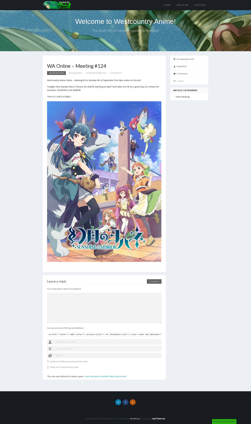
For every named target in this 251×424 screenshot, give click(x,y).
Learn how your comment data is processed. (105, 376)
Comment (154, 281)
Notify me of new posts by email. (64, 367)
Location (199, 5)
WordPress (135, 418)
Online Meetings (56, 73)
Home (167, 5)
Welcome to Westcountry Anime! (125, 21)
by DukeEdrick (75, 73)
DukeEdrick (182, 66)
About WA (182, 5)
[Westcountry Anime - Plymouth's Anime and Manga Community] (57, 4)
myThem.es (158, 418)
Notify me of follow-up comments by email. (68, 361)
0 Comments (182, 73)
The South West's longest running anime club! (125, 30)
